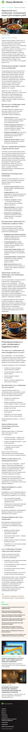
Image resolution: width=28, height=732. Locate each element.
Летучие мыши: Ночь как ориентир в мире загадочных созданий (14, 623)
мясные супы (21, 596)
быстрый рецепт (13, 596)
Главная (3, 7)
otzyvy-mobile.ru (8, 703)
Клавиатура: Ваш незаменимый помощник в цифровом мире (14, 608)
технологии (4, 685)
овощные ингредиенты (19, 598)
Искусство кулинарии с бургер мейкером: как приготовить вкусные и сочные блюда (14, 616)
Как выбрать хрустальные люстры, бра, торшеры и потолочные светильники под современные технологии (14, 684)
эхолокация (5, 722)
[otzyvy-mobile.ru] (3, 2)
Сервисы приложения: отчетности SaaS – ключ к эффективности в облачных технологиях (14, 635)
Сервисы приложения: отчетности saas (9, 656)
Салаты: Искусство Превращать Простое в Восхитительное (14, 631)
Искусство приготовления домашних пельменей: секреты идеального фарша (14, 612)
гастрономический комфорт (8, 598)
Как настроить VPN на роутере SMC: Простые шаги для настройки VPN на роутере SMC (14, 620)
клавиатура (5, 724)
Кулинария (4, 714)
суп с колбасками (9, 7)
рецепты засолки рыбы (8, 726)
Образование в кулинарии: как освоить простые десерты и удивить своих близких (14, 627)
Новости (4, 710)
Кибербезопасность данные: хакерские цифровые (9, 719)
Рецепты (4, 712)
